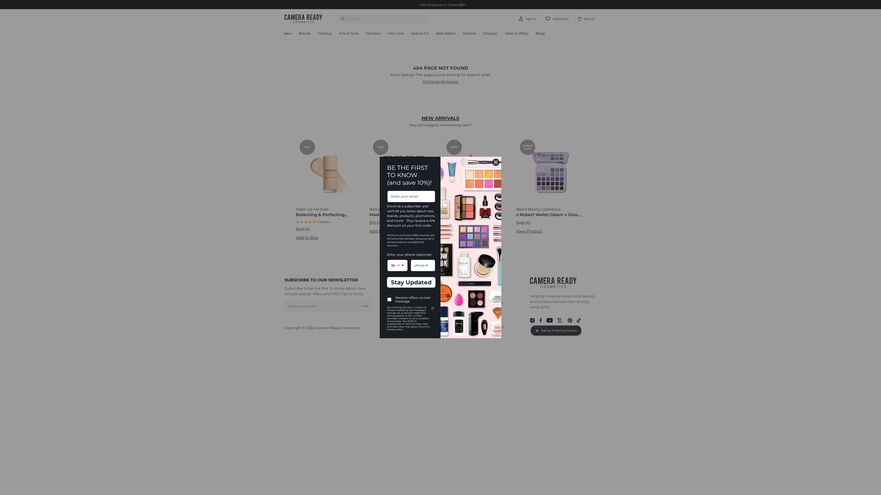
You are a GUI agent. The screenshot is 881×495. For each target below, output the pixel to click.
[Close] (495, 162)
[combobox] (397, 265)
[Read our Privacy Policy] (432, 308)
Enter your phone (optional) (409, 255)
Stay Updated (411, 282)
